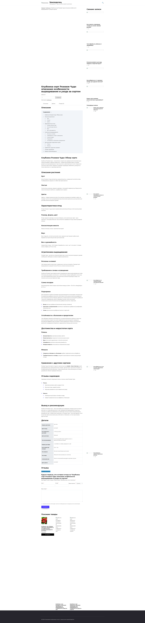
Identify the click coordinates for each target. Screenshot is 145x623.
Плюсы (48, 144)
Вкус (48, 128)
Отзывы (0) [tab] (61, 103)
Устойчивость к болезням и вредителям (56, 140)
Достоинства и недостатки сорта (52, 142)
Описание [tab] (45, 103)
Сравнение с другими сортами (52, 147)
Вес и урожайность (51, 130)
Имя (42, 483)
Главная (43, 8)
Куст (48, 118)
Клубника (48, 8)
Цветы (48, 121)
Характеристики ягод (50, 123)
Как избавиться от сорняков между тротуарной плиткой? (95, 81)
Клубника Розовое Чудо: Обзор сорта (54, 114)
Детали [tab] (53, 103)
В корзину (58, 97)
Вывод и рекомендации (51, 151)
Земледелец (56, 2)
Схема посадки (50, 137)
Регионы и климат (51, 133)
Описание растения (49, 116)
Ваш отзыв (44, 488)
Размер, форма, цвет (51, 125)
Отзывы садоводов (49, 149)
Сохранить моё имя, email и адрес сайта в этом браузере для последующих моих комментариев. (61, 503)
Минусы (49, 145)
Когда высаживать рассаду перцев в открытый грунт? (94, 63)
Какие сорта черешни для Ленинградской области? (98, 108)
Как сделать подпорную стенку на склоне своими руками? (94, 26)
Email (57, 483)
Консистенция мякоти (52, 127)
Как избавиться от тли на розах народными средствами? (98, 367)
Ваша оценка (72, 483)
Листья (48, 120)
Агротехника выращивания (51, 132)
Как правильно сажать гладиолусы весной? (98, 454)
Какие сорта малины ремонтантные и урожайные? (95, 99)
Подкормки (49, 138)
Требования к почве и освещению (55, 135)
